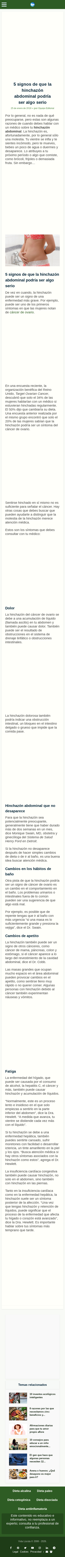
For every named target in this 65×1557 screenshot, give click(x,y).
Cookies (24, 1551)
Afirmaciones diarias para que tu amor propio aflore (41, 1428)
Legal (15, 1551)
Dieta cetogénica (18, 1499)
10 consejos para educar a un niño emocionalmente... (40, 1443)
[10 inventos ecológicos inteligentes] (19, 1398)
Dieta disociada (47, 1499)
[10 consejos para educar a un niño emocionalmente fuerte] (19, 1444)
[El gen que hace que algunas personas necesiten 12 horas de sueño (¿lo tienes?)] (19, 1460)
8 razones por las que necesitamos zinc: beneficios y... (42, 1411)
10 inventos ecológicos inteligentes (42, 1396)
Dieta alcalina (22, 1490)
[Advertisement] (32, 45)
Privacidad (35, 1551)
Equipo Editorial (46, 108)
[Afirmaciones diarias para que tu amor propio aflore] (19, 1429)
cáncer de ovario (22, 312)
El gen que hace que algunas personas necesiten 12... (41, 1458)
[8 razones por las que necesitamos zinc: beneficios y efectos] (19, 1413)
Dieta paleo (44, 1490)
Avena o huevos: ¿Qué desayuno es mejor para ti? (42, 1473)
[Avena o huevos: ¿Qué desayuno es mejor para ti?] (19, 1474)
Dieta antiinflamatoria (32, 1508)
